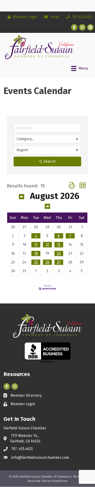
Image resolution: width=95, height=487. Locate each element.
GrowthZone (59, 481)
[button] (71, 185)
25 (36, 262)
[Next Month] (47, 206)
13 (58, 244)
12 (47, 244)
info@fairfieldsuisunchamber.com (40, 457)
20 (59, 253)
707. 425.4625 (22, 449)
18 (36, 253)
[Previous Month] (21, 197)
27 (59, 262)
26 (47, 262)
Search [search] (50, 161)
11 (36, 244)
